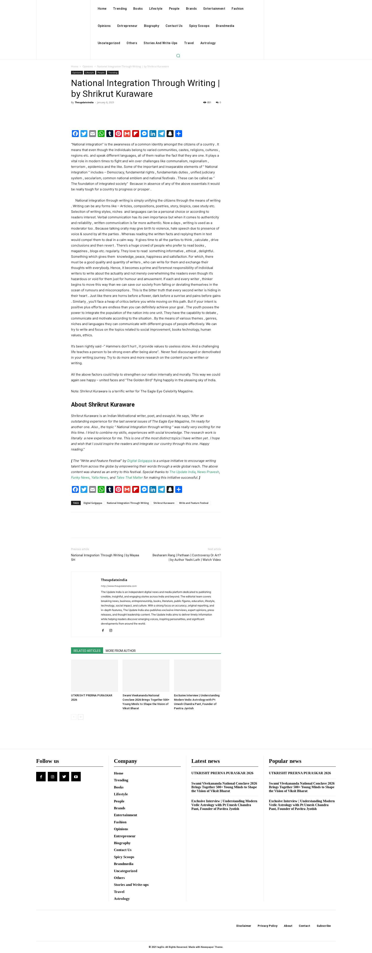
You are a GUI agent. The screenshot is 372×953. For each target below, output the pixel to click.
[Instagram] (112, 630)
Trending (112, 72)
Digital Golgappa (93, 502)
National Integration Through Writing (128, 502)
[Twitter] (85, 112)
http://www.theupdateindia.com (119, 586)
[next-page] (80, 717)
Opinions (87, 66)
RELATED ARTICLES (87, 650)
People (101, 72)
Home (74, 66)
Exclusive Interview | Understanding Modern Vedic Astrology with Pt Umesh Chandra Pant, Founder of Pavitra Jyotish (224, 804)
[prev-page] (73, 717)
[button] (178, 55)
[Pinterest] (95, 112)
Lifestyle (89, 72)
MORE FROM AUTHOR (121, 650)
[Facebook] (75, 112)
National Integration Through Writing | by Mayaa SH (105, 557)
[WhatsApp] (105, 112)
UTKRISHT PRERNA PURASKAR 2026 (222, 773)
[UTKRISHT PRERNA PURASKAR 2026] (94, 676)
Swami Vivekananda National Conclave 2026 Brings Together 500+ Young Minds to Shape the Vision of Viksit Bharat (224, 787)
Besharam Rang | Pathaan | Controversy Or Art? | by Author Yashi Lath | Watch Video (187, 557)
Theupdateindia (84, 102)
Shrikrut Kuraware (163, 502)
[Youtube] (76, 776)
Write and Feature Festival (193, 502)
